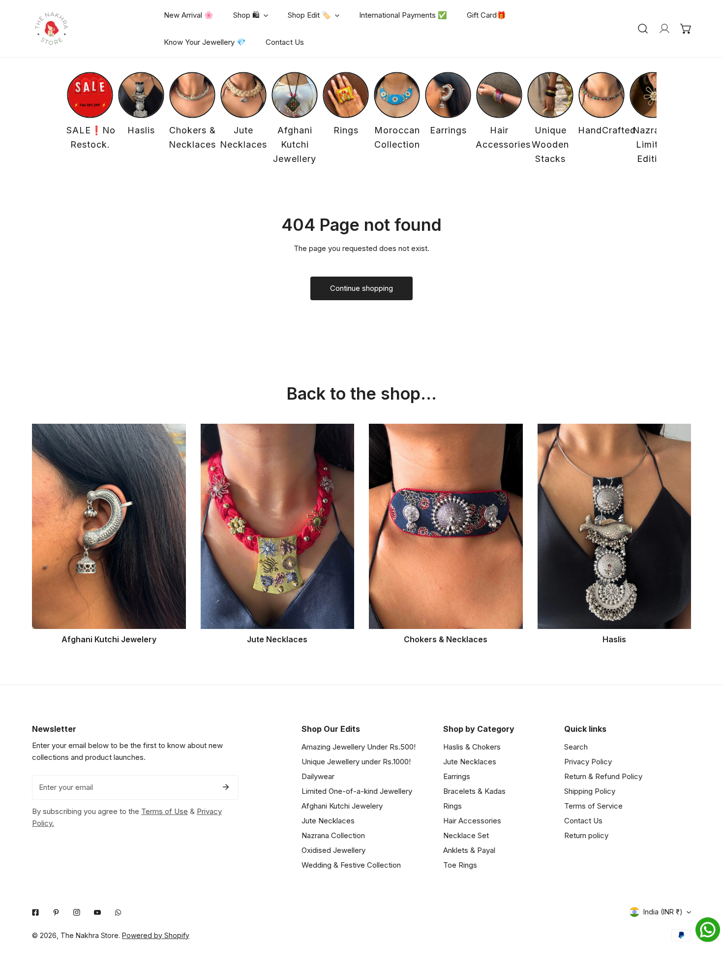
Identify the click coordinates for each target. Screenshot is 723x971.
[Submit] (226, 787)
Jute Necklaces (328, 820)
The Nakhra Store (89, 935)
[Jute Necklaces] (278, 526)
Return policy (586, 835)
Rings (452, 806)
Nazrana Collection (333, 835)
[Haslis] (615, 526)
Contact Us (583, 820)
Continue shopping (361, 288)
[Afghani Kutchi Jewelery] (109, 526)
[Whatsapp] (118, 912)
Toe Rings (460, 865)
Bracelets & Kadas (474, 791)
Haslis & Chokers (472, 747)
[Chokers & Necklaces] (446, 526)
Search (576, 747)
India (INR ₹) (663, 912)
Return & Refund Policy (603, 776)
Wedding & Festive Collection (351, 865)
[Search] (643, 28)
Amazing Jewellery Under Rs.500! (358, 747)
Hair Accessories (472, 820)
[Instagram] (76, 912)
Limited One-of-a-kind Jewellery (356, 791)
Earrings (456, 776)
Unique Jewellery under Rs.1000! (356, 761)
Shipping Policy (589, 791)
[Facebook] (35, 912)
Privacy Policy (588, 761)
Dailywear (317, 776)
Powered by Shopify (155, 935)
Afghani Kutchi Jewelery (342, 806)
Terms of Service (593, 806)
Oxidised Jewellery (333, 850)
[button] (686, 28)
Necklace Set (466, 835)
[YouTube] (97, 912)
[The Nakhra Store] (51, 28)
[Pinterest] (56, 912)
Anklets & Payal (469, 850)
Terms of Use (164, 811)
